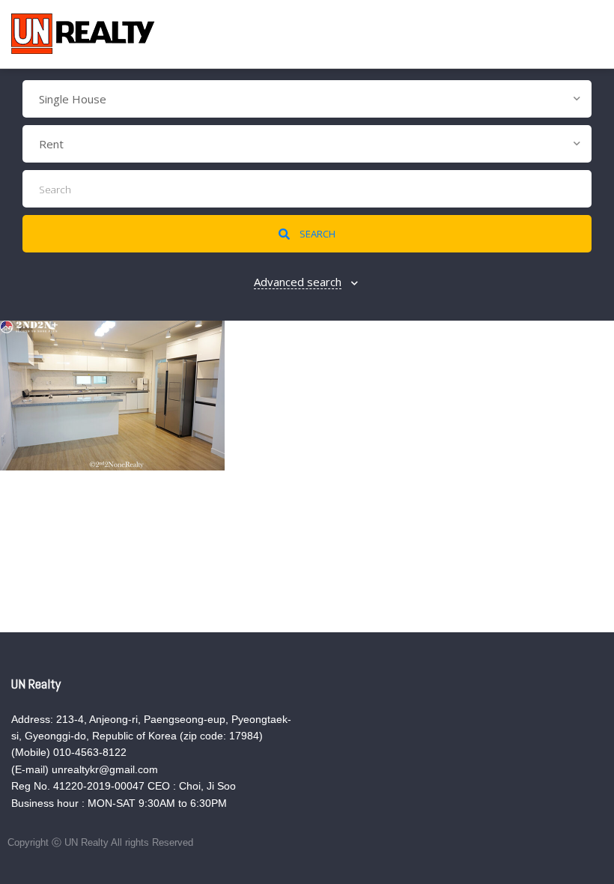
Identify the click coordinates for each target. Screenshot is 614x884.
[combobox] (307, 99)
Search (316, 233)
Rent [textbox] (51, 143)
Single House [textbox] (72, 98)
